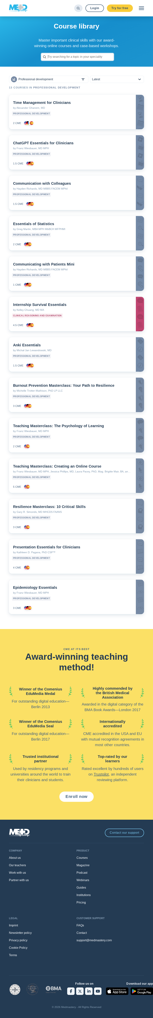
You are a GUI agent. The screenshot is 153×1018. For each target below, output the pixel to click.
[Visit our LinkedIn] (89, 991)
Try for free (119, 8)
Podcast (81, 872)
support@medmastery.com (94, 940)
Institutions (83, 895)
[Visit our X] (80, 991)
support (124, 832)
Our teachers (17, 865)
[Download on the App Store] (117, 991)
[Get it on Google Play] (142, 991)
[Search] (78, 8)
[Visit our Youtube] (98, 991)
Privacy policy (18, 940)
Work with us (17, 872)
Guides (81, 887)
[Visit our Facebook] (71, 991)
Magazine (83, 865)
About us (15, 857)
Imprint (13, 925)
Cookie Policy (18, 947)
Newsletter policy (20, 932)
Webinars (82, 880)
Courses (82, 857)
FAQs (80, 925)
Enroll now (76, 796)
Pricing (81, 902)
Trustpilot (101, 774)
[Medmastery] (18, 8)
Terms (13, 955)
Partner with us (19, 880)
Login (94, 8)
